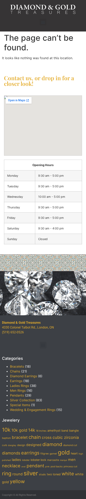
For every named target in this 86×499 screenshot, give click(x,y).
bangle (74, 430)
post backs (57, 466)
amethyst (53, 430)
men (72, 459)
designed (33, 445)
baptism (6, 438)
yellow (17, 481)
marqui (63, 460)
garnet (53, 453)
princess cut (70, 466)
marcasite (53, 459)
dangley (12, 445)
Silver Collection (22, 400)
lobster (26, 460)
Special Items (20, 405)
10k (6, 430)
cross (47, 437)
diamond (52, 444)
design (21, 445)
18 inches (41, 430)
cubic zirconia (66, 437)
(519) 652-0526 (13, 332)
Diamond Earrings (23, 376)
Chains (15, 371)
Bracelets (17, 366)
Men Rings (18, 390)
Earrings (16, 381)
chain (35, 437)
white (68, 474)
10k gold (19, 430)
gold (64, 452)
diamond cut (70, 445)
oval (23, 466)
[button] (43, 22)
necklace (11, 465)
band (64, 430)
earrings (30, 453)
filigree (44, 453)
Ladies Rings (19, 386)
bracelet (20, 437)
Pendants (17, 395)
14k (31, 430)
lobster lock (38, 459)
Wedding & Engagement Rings (32, 410)
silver (31, 473)
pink (47, 466)
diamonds (11, 453)
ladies (16, 460)
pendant (35, 465)
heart (74, 453)
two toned (54, 474)
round (17, 474)
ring (6, 473)
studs (42, 474)
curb (4, 445)
